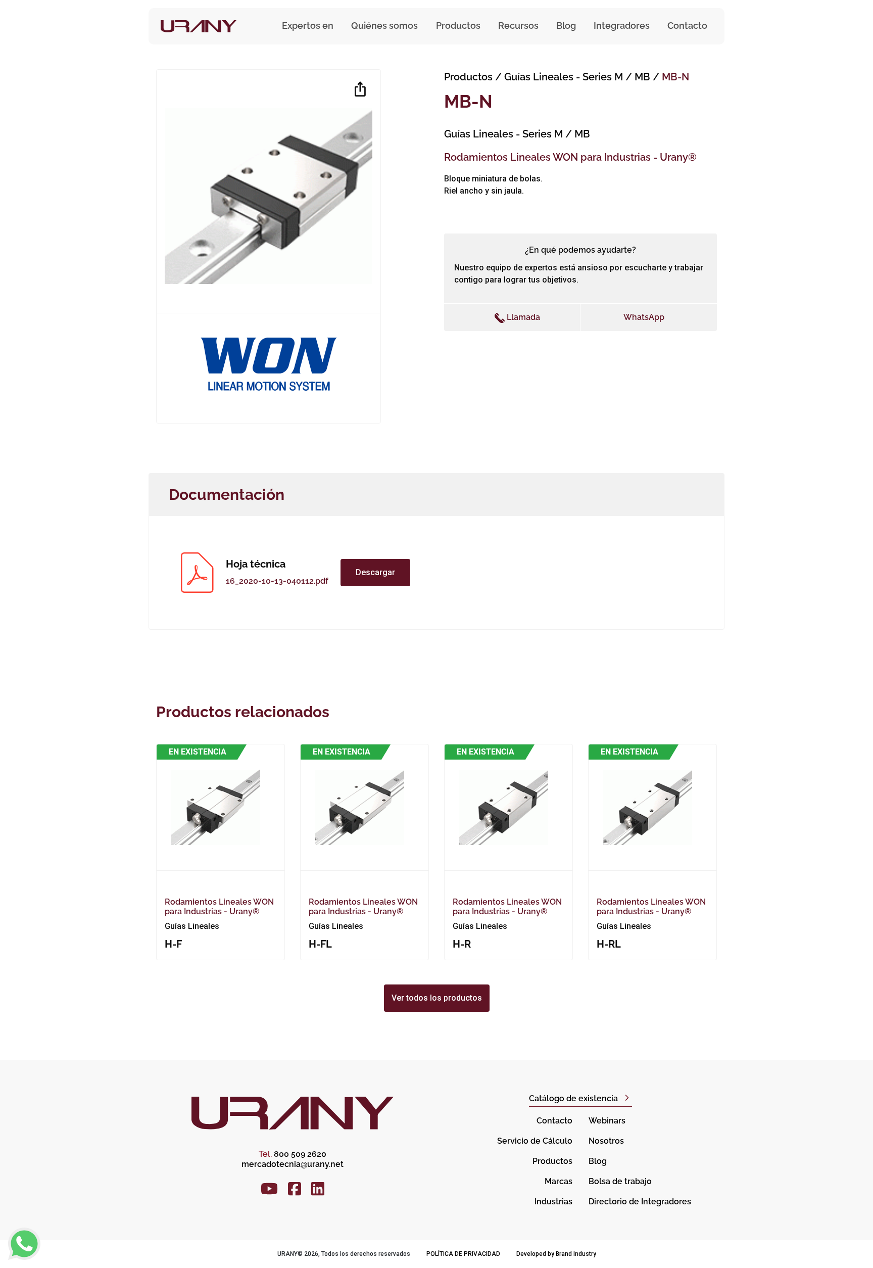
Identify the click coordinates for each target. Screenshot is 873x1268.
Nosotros (606, 1141)
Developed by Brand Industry (556, 1253)
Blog (566, 25)
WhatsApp (643, 317)
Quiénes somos (384, 25)
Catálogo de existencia (573, 1098)
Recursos (518, 25)
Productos (468, 77)
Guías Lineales (577, 77)
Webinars (607, 1120)
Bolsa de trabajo (620, 1181)
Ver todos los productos (437, 998)
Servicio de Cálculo (534, 1141)
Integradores (622, 25)
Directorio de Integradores (640, 1201)
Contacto (687, 25)
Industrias (553, 1201)
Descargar (375, 572)
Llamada (522, 317)
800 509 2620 (292, 1154)
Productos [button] (458, 25)
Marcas (558, 1181)
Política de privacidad (463, 1253)
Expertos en (307, 25)
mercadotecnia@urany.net (292, 1164)
